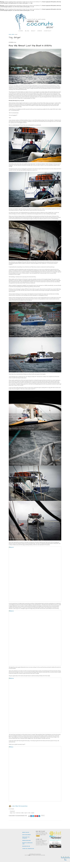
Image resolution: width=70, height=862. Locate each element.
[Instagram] (34, 858)
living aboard (12, 811)
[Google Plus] (31, 858)
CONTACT (47, 30)
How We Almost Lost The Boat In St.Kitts (30, 45)
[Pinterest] (42, 858)
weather (32, 812)
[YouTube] (38, 858)
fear (14, 812)
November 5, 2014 (12, 42)
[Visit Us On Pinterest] (66, 858)
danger (11, 812)
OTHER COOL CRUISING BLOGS (28, 848)
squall (25, 812)
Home (10, 34)
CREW (40, 30)
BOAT (33, 30)
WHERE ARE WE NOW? (26, 840)
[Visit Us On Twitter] (69, 858)
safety (22, 812)
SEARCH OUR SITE (25, 832)
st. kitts (29, 812)
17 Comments (11, 808)
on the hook (18, 812)
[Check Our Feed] (65, 860)
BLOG (27, 30)
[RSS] (45, 858)
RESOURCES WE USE (26, 846)
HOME (21, 30)
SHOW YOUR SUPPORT (26, 834)
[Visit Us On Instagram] (64, 858)
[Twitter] (27, 858)
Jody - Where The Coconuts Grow (20, 806)
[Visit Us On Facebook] (62, 858)
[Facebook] (24, 858)
